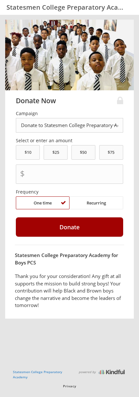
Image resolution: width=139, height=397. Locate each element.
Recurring (96, 203)
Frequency (27, 192)
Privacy (69, 386)
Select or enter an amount (44, 141)
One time (43, 203)
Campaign (27, 113)
